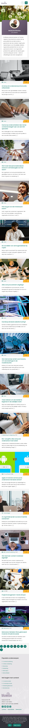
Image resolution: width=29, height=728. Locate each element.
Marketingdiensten (7, 685)
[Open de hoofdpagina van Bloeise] (4, 2)
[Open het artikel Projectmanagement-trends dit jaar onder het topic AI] (26, 591)
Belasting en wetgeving (10, 435)
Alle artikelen (6, 673)
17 (11, 646)
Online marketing (7, 664)
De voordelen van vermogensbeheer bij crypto (14, 246)
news (5, 82)
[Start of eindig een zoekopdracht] (22, 2)
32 (25, 646)
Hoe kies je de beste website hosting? (14, 322)
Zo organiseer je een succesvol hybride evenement (14, 518)
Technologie (7, 513)
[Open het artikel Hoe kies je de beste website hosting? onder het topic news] (26, 318)
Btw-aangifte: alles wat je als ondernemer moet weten (11, 440)
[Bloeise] (26, 2)
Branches (5, 666)
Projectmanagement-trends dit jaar (14, 595)
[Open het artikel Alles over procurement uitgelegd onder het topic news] (26, 281)
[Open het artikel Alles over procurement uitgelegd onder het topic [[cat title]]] (14, 269)
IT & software (8, 474)
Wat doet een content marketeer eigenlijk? (12, 557)
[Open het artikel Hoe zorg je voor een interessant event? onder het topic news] (26, 203)
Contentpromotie (7, 683)
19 (18, 646)
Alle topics (5, 670)
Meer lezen (17, 725)
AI (5, 591)
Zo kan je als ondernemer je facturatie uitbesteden (14, 87)
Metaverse (7, 628)
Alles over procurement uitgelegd (13, 285)
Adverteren (19, 709)
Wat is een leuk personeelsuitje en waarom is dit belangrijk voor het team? (13, 167)
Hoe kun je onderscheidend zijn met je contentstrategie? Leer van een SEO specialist (14, 127)
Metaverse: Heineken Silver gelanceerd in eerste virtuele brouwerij (14, 633)
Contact (4, 709)
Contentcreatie (7, 681)
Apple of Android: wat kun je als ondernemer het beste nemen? (12, 479)
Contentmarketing (7, 661)
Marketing (5, 668)
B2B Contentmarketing (10, 552)
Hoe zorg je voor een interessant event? (12, 207)
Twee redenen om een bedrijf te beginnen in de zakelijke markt (12, 401)
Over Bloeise (11, 709)
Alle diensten (6, 688)
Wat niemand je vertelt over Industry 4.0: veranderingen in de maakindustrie (14, 361)
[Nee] (27, 721)
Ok (10, 725)
